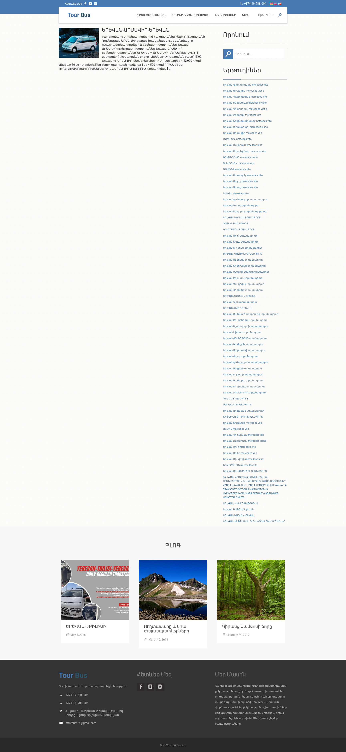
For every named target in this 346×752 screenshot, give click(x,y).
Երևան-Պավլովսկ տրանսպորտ (243, 284)
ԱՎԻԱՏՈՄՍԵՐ (225, 15)
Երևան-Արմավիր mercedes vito (242, 133)
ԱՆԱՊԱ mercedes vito (236, 428)
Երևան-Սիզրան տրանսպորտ (242, 368)
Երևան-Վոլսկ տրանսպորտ (240, 356)
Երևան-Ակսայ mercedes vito (240, 187)
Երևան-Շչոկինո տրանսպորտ (242, 247)
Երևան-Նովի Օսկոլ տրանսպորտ (244, 265)
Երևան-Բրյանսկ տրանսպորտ (243, 278)
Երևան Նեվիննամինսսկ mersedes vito (247, 121)
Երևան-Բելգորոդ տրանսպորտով (245, 211)
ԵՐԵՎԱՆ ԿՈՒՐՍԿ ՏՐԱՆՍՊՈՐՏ (242, 217)
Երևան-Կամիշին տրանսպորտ (243, 344)
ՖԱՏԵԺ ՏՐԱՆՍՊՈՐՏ (235, 223)
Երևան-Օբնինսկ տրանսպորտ (243, 259)
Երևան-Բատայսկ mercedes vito (243, 175)
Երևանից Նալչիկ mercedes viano (243, 90)
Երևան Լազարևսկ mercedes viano (244, 441)
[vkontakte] (91, 3)
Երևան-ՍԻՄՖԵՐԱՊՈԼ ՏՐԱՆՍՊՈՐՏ (245, 471)
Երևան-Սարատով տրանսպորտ (244, 350)
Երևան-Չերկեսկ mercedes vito (242, 115)
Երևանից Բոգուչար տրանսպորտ (245, 199)
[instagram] (96, 3)
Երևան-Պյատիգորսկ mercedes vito (245, 96)
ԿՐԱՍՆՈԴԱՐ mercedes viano (240, 157)
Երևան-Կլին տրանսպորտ (240, 302)
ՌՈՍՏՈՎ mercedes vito (236, 169)
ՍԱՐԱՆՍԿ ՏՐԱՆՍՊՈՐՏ (237, 404)
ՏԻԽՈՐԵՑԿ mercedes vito (238, 163)
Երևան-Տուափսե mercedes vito (242, 422)
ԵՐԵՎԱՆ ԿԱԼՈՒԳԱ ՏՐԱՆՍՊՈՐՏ (242, 253)
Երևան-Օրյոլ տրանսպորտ (240, 235)
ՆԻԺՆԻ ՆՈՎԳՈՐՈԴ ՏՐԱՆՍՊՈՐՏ (243, 416)
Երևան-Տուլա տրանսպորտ (240, 241)
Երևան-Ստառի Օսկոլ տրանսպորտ (246, 271)
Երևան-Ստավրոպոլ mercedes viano (245, 127)
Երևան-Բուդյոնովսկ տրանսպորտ (245, 320)
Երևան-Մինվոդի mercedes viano (243, 459)
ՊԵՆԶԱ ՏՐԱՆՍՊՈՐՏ (235, 398)
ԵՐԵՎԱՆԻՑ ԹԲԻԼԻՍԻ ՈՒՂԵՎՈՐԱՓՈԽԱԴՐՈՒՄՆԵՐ (254, 521)
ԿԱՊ (245, 15)
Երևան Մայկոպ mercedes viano (242, 145)
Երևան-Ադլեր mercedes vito (240, 453)
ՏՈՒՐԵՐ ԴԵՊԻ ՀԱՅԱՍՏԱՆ (190, 15)
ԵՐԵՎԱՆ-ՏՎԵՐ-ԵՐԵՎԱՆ (237, 308)
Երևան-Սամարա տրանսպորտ (243, 380)
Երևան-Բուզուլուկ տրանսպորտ (244, 386)
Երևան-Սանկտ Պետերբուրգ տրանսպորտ (250, 314)
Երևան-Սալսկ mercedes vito (240, 181)
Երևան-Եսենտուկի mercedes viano (245, 102)
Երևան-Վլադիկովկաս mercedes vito (245, 84)
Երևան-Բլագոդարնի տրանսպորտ (245, 326)
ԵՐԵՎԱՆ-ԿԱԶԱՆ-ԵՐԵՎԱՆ (238, 515)
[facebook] (85, 3)
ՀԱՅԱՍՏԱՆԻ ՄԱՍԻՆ (150, 15)
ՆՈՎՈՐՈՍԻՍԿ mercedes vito (240, 465)
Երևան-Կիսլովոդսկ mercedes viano (245, 109)
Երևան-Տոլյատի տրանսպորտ (242, 374)
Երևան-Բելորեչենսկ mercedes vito (244, 151)
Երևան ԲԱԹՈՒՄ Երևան (238, 509)
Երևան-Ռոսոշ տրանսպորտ (241, 205)
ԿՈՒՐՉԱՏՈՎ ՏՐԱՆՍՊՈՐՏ (238, 229)
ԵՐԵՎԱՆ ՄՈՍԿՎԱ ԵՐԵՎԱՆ (239, 296)
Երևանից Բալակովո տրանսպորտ (245, 362)
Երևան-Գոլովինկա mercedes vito (243, 434)
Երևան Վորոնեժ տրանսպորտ (243, 290)
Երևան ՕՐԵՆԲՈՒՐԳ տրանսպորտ (245, 392)
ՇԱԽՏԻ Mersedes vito (235, 193)
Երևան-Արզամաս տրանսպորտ (243, 410)
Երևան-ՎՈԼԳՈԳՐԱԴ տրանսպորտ (245, 338)
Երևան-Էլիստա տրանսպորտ (242, 332)
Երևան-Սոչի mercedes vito (239, 447)
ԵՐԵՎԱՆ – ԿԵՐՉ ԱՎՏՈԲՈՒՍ (240, 503)
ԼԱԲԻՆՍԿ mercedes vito (237, 139)
